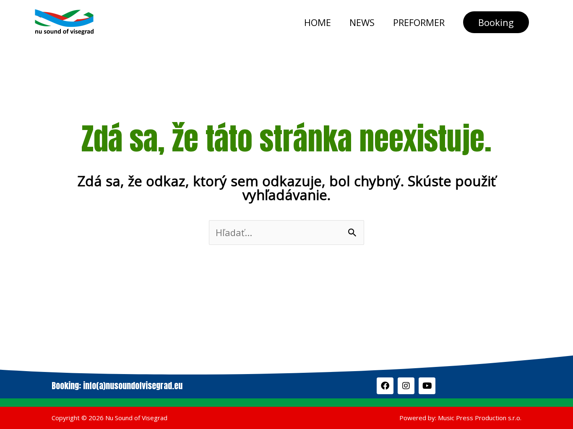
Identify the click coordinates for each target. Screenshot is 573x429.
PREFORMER (419, 22)
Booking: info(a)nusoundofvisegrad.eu (117, 385)
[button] (496, 22)
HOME (317, 22)
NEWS (362, 22)
